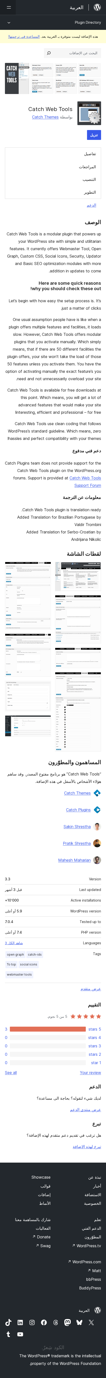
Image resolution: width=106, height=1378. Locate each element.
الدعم (91, 205)
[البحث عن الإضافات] (49, 53)
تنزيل (94, 135)
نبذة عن (94, 1177)
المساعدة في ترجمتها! (24, 36)
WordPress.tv (86, 1245)
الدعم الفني (91, 1228)
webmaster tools (19, 974)
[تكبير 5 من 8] (44, 568)
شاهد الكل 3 (14, 943)
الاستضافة (93, 1194)
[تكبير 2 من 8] (94, 601)
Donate (41, 1236)
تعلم (97, 1219)
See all (11, 1072)
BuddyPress (90, 1287)
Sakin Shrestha (77, 826)
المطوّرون (93, 1236)
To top (11, 964)
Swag (43, 1245)
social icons (28, 964)
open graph (15, 954)
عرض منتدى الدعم (85, 1109)
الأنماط (45, 1203)
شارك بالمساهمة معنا (33, 1219)
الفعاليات (43, 1228)
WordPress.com (84, 1261)
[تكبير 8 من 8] (44, 721)
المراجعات (87, 166)
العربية (84, 1310)
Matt (94, 1270)
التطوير (90, 192)
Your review (90, 1072)
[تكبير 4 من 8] (94, 678)
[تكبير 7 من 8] (44, 687)
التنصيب (89, 179)
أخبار (97, 1186)
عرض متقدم (91, 988)
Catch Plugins (78, 809)
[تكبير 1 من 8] (94, 568)
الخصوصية (92, 1203)
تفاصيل (90, 153)
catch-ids (35, 954)
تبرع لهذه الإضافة (87, 1146)
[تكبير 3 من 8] (94, 654)
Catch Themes (45, 116)
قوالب (45, 1186)
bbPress (93, 1279)
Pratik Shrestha (77, 843)
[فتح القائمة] (8, 7)
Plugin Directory (88, 22)
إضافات (44, 1194)
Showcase (41, 1177)
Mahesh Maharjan (74, 860)
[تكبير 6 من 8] (44, 640)
